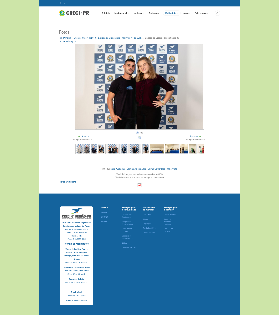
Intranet (186, 13)
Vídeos (145, 219)
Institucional (121, 13)
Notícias (138, 13)
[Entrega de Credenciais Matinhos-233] (172, 148)
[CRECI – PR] (74, 13)
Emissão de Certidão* (168, 229)
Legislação (147, 223)
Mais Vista (172, 168)
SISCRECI (105, 216)
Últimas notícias (149, 232)
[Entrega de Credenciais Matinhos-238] (112, 148)
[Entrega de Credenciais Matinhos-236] (135, 148)
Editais (124, 243)
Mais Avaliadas (117, 168)
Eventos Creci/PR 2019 (85, 37)
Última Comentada (156, 168)
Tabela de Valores (129, 247)
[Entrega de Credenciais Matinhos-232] (184, 148)
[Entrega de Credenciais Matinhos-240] (94, 148)
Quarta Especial (170, 214)
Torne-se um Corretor (127, 229)
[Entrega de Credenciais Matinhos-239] (101, 148)
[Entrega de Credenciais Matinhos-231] (192, 148)
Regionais (154, 13)
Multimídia (171, 13)
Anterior (85, 136)
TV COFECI (147, 214)
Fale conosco (201, 13)
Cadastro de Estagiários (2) (127, 237)
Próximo (194, 136)
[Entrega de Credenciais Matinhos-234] (157, 148)
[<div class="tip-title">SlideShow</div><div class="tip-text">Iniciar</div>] (137, 132)
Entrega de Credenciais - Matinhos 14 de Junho (120, 37)
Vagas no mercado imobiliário (167, 221)
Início (107, 13)
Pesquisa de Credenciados (127, 222)
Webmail (104, 212)
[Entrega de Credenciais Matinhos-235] (145, 148)
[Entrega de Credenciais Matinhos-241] (86, 148)
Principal (67, 37)
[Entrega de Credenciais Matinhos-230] (203, 148)
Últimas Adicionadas (136, 168)
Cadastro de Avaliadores (126, 215)
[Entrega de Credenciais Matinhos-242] (79, 148)
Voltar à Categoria (68, 41)
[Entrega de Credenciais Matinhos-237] (123, 148)
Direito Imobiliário (149, 228)
